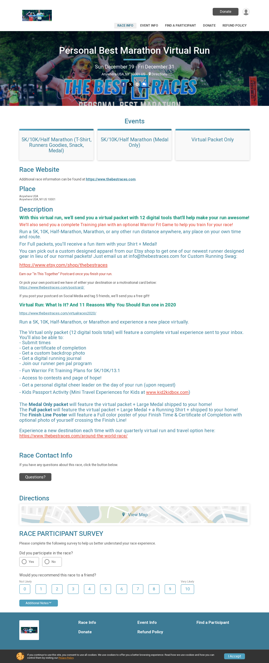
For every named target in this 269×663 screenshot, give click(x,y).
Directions (159, 74)
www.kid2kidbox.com (167, 392)
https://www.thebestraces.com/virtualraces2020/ (57, 313)
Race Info (125, 25)
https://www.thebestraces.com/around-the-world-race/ (73, 435)
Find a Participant (180, 25)
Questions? (35, 477)
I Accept (234, 656)
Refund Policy (235, 25)
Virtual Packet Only (212, 139)
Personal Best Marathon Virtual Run (134, 50)
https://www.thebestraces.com (110, 179)
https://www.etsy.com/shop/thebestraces (63, 265)
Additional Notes (37, 603)
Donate (225, 11)
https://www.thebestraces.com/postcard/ (52, 287)
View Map (138, 514)
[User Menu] (246, 11)
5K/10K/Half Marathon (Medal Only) (134, 142)
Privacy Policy (65, 657)
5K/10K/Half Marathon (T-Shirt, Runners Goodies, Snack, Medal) (56, 145)
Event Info (149, 25)
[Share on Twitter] (130, 84)
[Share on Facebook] (123, 84)
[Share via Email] (137, 84)
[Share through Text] (144, 84)
